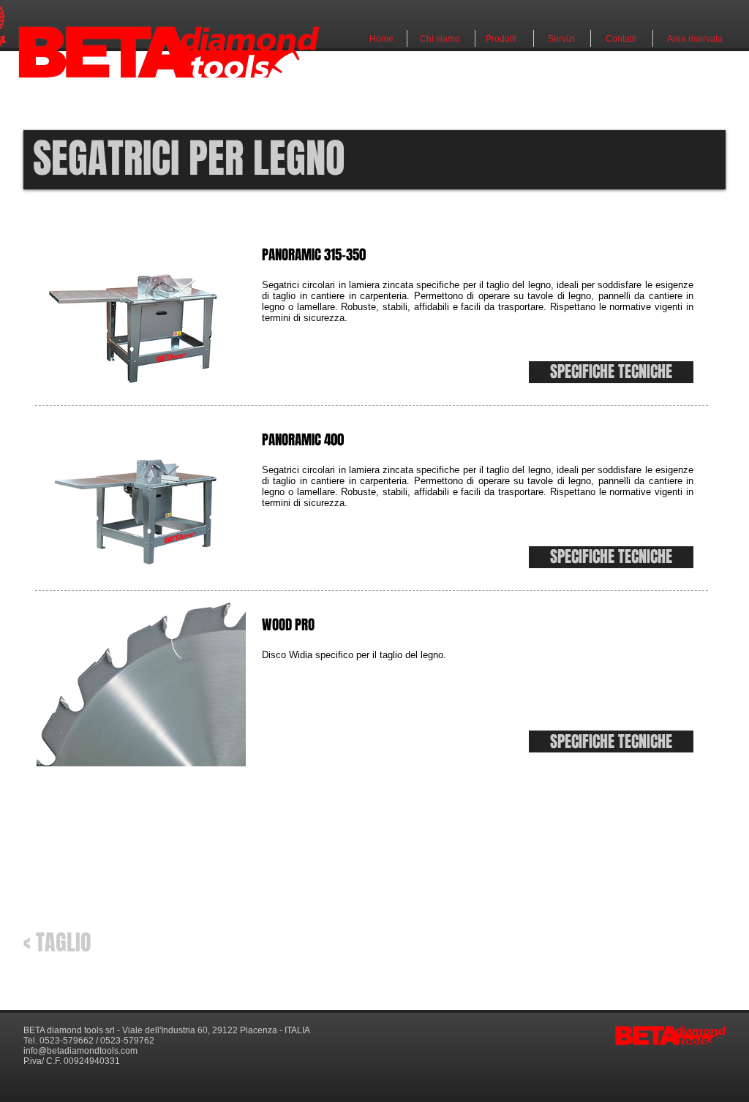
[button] (611, 372)
